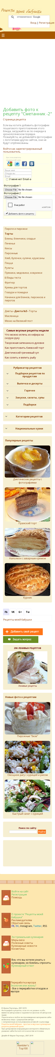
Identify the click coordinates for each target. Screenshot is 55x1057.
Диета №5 (20, 311)
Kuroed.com (20, 1031)
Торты (33, 311)
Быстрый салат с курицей (27, 813)
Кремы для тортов (16, 287)
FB (12, 926)
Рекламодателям (21, 920)
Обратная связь (20, 923)
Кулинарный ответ (22, 965)
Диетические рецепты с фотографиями (27, 481)
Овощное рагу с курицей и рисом (27, 775)
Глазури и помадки (16, 292)
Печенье (10, 243)
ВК (17, 926)
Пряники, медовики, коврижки (23, 272)
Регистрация (46, 22)
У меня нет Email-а (20, 179)
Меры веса (17, 940)
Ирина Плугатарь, (10, 1008)
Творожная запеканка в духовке (24, 343)
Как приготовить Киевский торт (24, 347)
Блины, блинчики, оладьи (20, 238)
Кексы (8, 248)
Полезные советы (22, 943)
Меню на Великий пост (19, 321)
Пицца (9, 263)
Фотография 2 (12, 193)
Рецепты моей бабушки (17, 619)
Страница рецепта (14, 119)
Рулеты (9, 268)
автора (31, 1019)
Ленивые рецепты (27, 685)
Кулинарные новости (24, 945)
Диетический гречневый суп (22, 352)
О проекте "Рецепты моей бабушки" (27, 916)
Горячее (29, 390)
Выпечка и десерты (29, 383)
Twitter (37, 926)
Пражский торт (27, 523)
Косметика (17, 948)
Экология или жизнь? (23, 985)
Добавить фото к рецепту (21, 213)
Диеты (9, 311)
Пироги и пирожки (16, 228)
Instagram (26, 926)
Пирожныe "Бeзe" (27, 736)
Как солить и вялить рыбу (20, 357)
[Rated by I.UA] (37, 1053)
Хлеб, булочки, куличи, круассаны (24, 258)
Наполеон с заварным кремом (27, 558)
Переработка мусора (23, 982)
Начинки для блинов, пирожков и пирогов (25, 299)
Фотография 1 (12, 185)
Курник (27, 597)
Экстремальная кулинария (27, 937)
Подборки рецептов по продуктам (30, 375)
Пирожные (11, 253)
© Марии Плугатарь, (16, 1035)
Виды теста (14, 277)
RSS (45, 926)
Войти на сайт (20, 891)
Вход (33, 22)
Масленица (11, 316)
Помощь (16, 897)
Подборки (29, 404)
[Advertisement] (27, 69)
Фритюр (10, 282)
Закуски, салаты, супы (29, 397)
